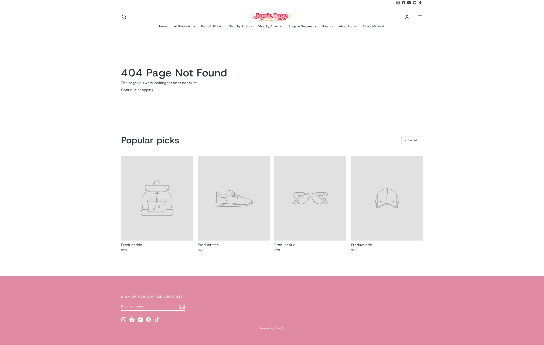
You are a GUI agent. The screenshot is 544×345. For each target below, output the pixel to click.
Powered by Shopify (272, 328)
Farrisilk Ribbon (212, 26)
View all (412, 140)
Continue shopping (137, 90)
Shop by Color (268, 26)
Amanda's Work (373, 26)
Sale (325, 26)
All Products (183, 26)
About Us (346, 26)
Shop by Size (239, 26)
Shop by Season (301, 26)
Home (163, 26)
